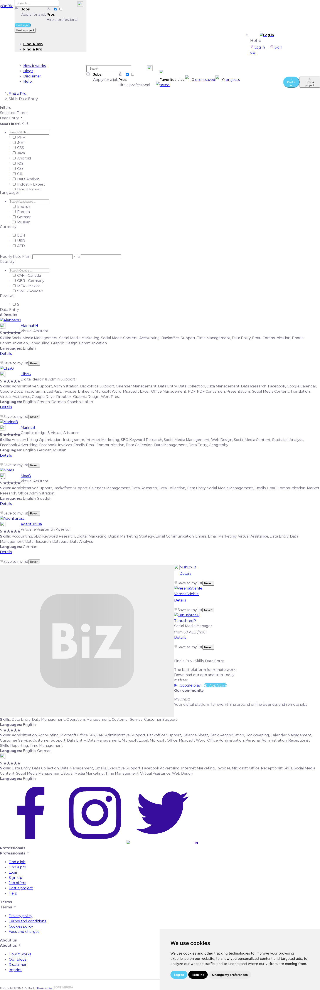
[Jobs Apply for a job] (56, 9)
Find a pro (17, 867)
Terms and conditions (27, 921)
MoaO (26, 476)
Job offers (17, 883)
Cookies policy (21, 926)
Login (13, 872)
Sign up (15, 878)
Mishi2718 (188, 567)
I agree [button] (179, 975)
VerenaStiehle (186, 594)
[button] (266, 35)
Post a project (21, 888)
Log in (259, 47)
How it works (34, 66)
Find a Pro (32, 49)
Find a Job (33, 44)
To (78, 256)
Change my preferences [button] (230, 975)
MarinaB (28, 427)
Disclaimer (32, 76)
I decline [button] (198, 975)
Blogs (28, 71)
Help (27, 81)
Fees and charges (24, 932)
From (27, 256)
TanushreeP (185, 621)
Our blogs (17, 959)
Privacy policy (20, 916)
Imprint (15, 970)
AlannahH (29, 326)
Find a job (17, 862)
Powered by (45, 988)
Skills (23, 123)
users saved (203, 80)
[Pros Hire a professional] (61, 9)
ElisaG (26, 374)
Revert (34, 363)
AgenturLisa (31, 524)
